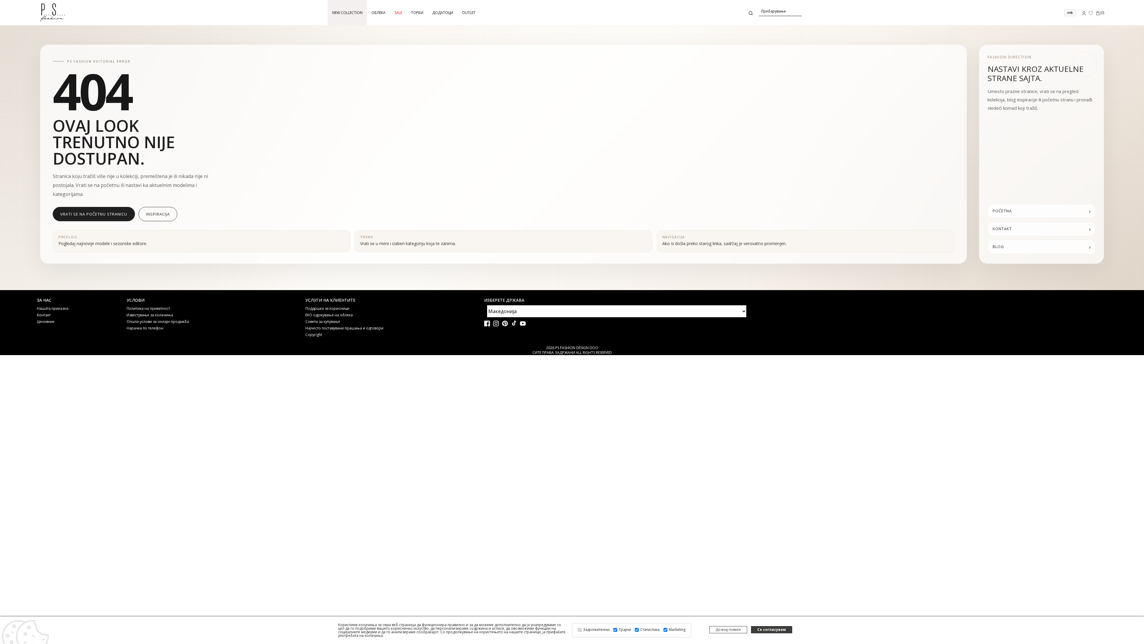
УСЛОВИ (135, 300)
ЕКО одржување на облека (329, 315)
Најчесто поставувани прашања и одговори (344, 328)
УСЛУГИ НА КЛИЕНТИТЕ (330, 300)
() (1102, 12)
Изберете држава (504, 300)
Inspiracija (158, 214)
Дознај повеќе (728, 629)
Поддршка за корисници (327, 308)
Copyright (313, 335)
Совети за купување (322, 321)
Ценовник (46, 321)
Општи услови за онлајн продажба (158, 321)
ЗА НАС (44, 300)
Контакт (44, 315)
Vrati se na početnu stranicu (93, 214)
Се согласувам (771, 629)
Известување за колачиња (150, 315)
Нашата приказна (53, 308)
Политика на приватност (148, 308)
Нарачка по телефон (145, 328)
